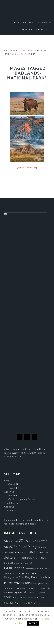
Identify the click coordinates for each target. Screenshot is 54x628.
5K (6, 541)
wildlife (29, 603)
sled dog (23, 592)
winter (36, 603)
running (13, 592)
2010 (11, 541)
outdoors (34, 588)
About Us (9, 506)
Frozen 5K (27, 563)
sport (8, 597)
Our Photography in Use (21, 499)
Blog (6, 480)
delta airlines (15, 557)
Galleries (9, 491)
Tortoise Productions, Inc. (27, 9)
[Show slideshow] (27, 167)
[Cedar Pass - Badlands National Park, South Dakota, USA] (27, 150)
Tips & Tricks (15, 488)
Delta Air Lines (34, 558)
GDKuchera (14, 568)
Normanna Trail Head (13, 588)
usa (22, 602)
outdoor (26, 588)
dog (43, 557)
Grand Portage (30, 569)
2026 (23, 540)
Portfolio (13, 495)
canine (40, 552)
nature (43, 583)
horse (7, 573)
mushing (35, 584)
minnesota (14, 582)
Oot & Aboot (15, 484)
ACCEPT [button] (33, 623)
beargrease (8, 552)
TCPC (15, 597)
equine (19, 563)
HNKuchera (43, 568)
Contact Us (10, 510)
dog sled (9, 562)
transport (22, 597)
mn (27, 583)
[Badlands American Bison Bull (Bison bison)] (27, 103)
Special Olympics (37, 592)
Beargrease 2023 (24, 552)
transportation (33, 597)
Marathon (44, 577)
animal (42, 547)
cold (46, 552)
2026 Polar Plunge (24, 547)
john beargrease (20, 573)
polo (48, 588)
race (7, 592)
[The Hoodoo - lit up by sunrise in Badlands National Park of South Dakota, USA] (27, 127)
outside (42, 588)
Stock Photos (11, 502)
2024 (16, 541)
